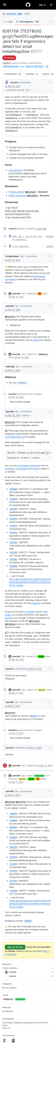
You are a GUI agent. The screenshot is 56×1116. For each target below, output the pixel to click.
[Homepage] (28, 4)
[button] (20, 90)
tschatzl (13, 394)
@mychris (10, 316)
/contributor (21, 468)
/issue (35, 468)
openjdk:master (11, 66)
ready (41, 656)
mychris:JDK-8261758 (35, 66)
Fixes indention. (20, 246)
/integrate (35, 603)
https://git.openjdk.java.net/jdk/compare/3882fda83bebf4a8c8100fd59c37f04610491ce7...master (30, 582)
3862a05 (50, 236)
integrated (39, 776)
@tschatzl (31, 192)
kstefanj (13, 730)
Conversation (14, 74)
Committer (29, 611)
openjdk (11, 13)
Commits (33, 74)
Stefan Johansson (17, 195)
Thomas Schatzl (16, 192)
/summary (10, 468)
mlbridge (10, 366)
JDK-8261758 (15, 170)
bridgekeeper (12, 256)
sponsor (9, 618)
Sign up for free (15, 947)
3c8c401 (50, 246)
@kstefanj (32, 195)
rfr (40, 293)
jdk (20, 13)
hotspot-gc (43, 354)
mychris (7, 63)
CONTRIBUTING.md (15, 437)
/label (36, 340)
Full (14, 382)
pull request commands (28, 465)
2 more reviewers (9, 968)
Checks (49, 74)
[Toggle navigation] (4, 4)
